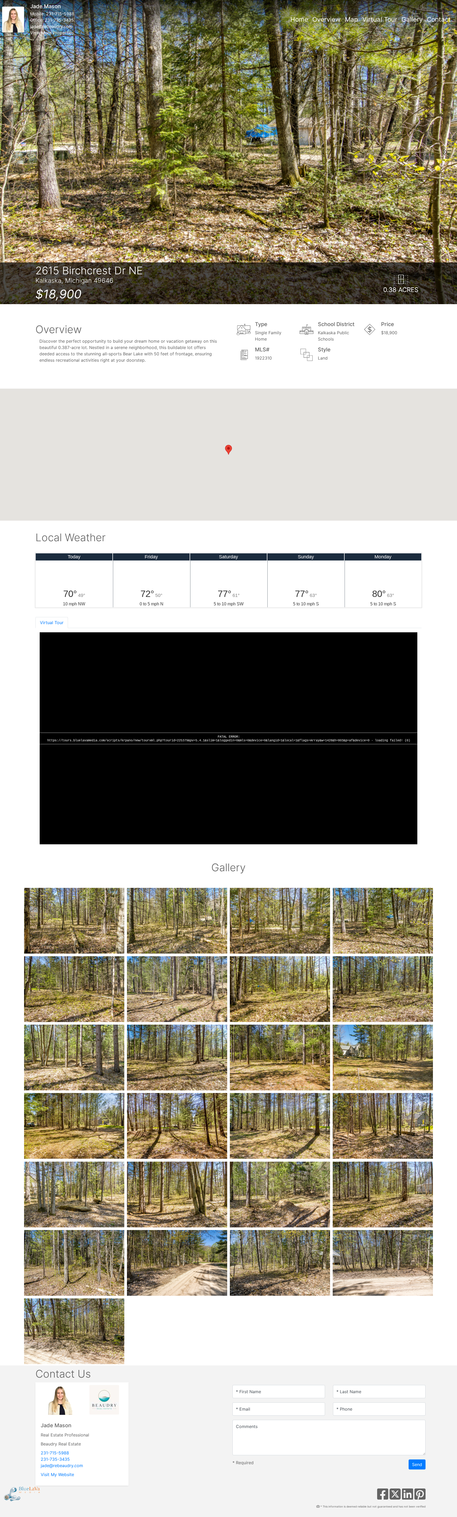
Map (351, 19)
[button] (12, 152)
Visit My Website (57, 1474)
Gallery (412, 19)
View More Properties (52, 32)
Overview (326, 19)
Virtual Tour (379, 19)
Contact (439, 19)
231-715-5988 (60, 13)
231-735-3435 (59, 20)
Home (299, 19)
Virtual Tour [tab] (51, 622)
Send (417, 1464)
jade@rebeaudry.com (51, 26)
